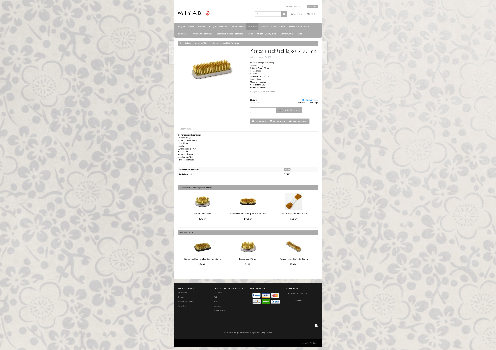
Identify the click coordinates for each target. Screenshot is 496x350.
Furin (250, 34)
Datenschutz (218, 293)
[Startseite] (180, 43)
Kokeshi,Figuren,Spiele (266, 34)
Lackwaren (183, 34)
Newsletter (182, 306)
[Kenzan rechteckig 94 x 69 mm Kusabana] (324, 52)
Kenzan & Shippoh (267, 91)
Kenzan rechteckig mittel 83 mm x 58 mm (202, 259)
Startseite (288, 7)
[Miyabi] (200, 13)
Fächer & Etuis (277, 26)
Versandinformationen (186, 301)
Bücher (201, 26)
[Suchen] (284, 14)
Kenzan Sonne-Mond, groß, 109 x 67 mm (248, 213)
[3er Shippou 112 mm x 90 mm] (172, 52)
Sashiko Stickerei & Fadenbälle (230, 34)
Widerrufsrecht (219, 310)
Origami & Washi (185, 26)
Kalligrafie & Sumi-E (217, 26)
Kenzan (287, 169)
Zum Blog (298, 300)
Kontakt (297, 7)
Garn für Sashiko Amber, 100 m (293, 213)
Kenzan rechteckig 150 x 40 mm (294, 259)
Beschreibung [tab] (185, 129)
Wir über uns (182, 293)
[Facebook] (316, 325)
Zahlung (181, 297)
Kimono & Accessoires (298, 26)
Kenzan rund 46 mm (202, 213)
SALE (300, 34)
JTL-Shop (313, 343)
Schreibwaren (287, 34)
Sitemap (217, 301)
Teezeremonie (237, 26)
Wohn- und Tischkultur (202, 34)
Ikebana (251, 26)
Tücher (263, 26)
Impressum (218, 306)
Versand (258, 333)
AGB (215, 297)
